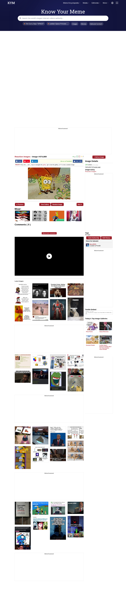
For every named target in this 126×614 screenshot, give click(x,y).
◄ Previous (19, 204)
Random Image (57, 204)
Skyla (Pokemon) (103, 331)
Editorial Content (96, 24)
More (104, 3)
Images (74, 24)
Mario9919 (93, 244)
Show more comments (49, 233)
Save (27, 161)
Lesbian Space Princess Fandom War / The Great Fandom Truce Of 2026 (105, 347)
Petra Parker (89, 331)
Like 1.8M (78, 161)
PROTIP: (17, 164)
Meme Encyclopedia (71, 3)
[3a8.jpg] (49, 183)
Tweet (35, 161)
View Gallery (45, 204)
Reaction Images (22, 157)
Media (85, 3)
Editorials (95, 3)
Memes (83, 24)
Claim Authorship (93, 238)
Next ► (80, 204)
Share (19, 161)
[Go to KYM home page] (11, 3)
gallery (44, 164)
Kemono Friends (90, 345)
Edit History (106, 238)
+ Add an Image (99, 157)
